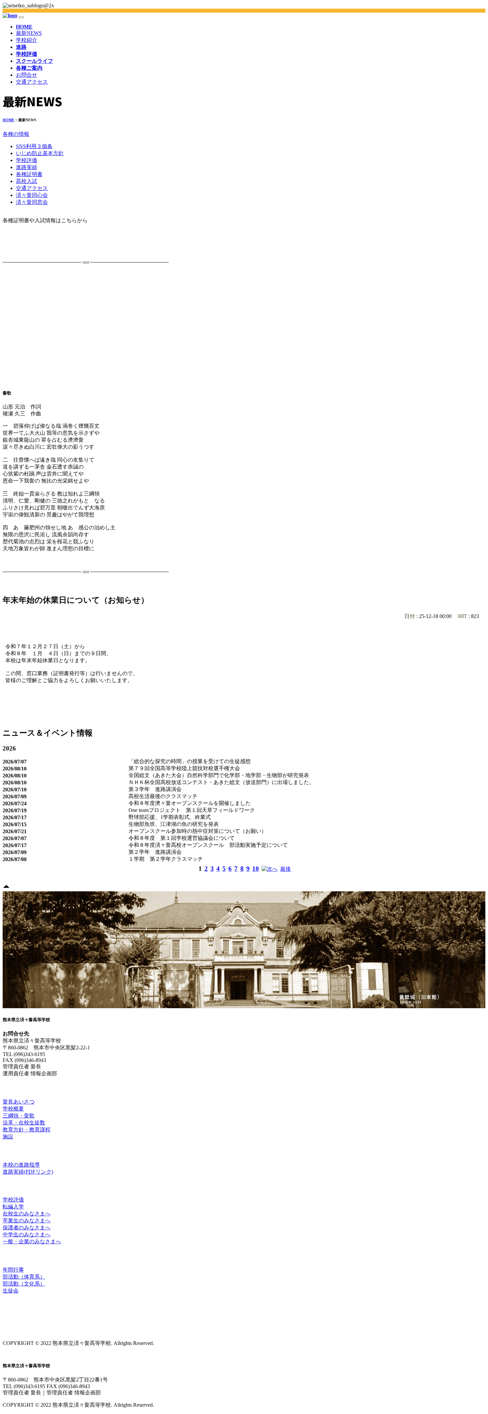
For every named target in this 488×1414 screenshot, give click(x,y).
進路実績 (26, 167)
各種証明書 (29, 174)
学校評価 (26, 160)
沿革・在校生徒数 (24, 1122)
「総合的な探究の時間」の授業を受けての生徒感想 (189, 761)
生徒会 (11, 1290)
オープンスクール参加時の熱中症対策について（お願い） (197, 831)
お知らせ (11, 1186)
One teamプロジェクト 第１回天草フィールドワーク (191, 810)
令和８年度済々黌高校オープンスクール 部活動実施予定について (208, 845)
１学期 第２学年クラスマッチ (165, 859)
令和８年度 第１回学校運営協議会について (181, 838)
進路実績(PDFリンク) (28, 1172)
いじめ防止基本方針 (40, 153)
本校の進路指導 (21, 1165)
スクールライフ (16, 1256)
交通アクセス (32, 82)
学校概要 (13, 1108)
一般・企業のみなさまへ (32, 1241)
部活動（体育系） (24, 1277)
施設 (8, 1136)
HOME (24, 27)
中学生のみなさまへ (26, 1234)
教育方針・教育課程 (26, 1129)
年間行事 (13, 1270)
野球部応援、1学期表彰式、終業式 (169, 817)
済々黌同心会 (32, 195)
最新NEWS (29, 33)
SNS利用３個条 (34, 146)
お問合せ (26, 75)
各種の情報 (16, 134)
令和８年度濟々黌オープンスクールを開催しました (189, 803)
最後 (285, 869)
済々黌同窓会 (32, 202)
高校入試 (26, 181)
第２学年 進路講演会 (155, 852)
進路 (7, 1151)
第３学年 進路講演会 (155, 789)
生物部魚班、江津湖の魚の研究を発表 (173, 824)
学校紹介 (26, 40)
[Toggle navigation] (21, 17)
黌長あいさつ (19, 1102)
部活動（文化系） (24, 1283)
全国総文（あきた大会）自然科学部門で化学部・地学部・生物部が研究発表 (218, 775)
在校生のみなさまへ (26, 1213)
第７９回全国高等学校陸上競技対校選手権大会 (184, 768)
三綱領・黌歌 (19, 1115)
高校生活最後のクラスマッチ (163, 796)
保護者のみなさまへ (26, 1227)
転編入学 (13, 1206)
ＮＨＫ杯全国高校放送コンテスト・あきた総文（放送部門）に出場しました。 (221, 782)
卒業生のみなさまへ (26, 1220)
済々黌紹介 (13, 1088)
